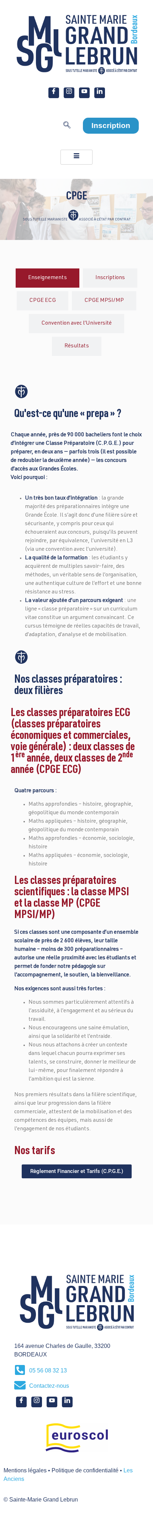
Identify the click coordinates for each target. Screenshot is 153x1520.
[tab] (47, 278)
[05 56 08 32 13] (20, 1370)
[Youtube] (84, 92)
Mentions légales (25, 1470)
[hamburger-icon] (76, 157)
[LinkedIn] (99, 92)
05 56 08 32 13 (48, 1370)
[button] (67, 126)
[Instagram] (69, 92)
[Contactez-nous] (20, 1385)
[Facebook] (53, 92)
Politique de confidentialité (85, 1470)
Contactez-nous (49, 1386)
